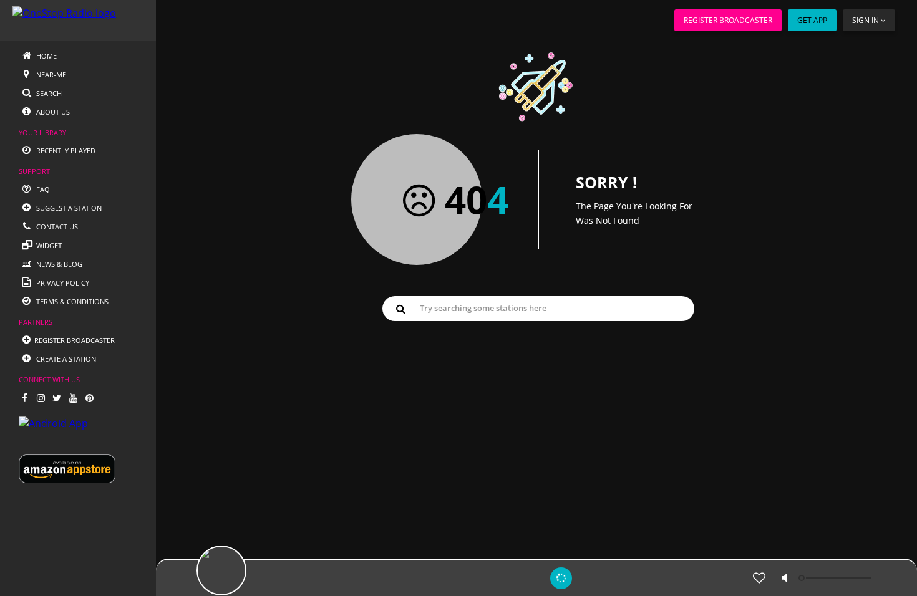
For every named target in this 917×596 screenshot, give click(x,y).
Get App (812, 20)
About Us (52, 112)
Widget (48, 245)
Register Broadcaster (728, 20)
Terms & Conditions (71, 301)
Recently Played (64, 150)
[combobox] (538, 308)
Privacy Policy (61, 282)
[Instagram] (40, 397)
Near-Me (50, 74)
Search (48, 93)
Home (45, 55)
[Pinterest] (89, 397)
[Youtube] (73, 397)
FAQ (42, 189)
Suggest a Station (68, 208)
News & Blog (58, 264)
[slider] (836, 578)
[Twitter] (57, 397)
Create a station (65, 358)
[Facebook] (24, 397)
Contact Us (56, 226)
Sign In (865, 20)
